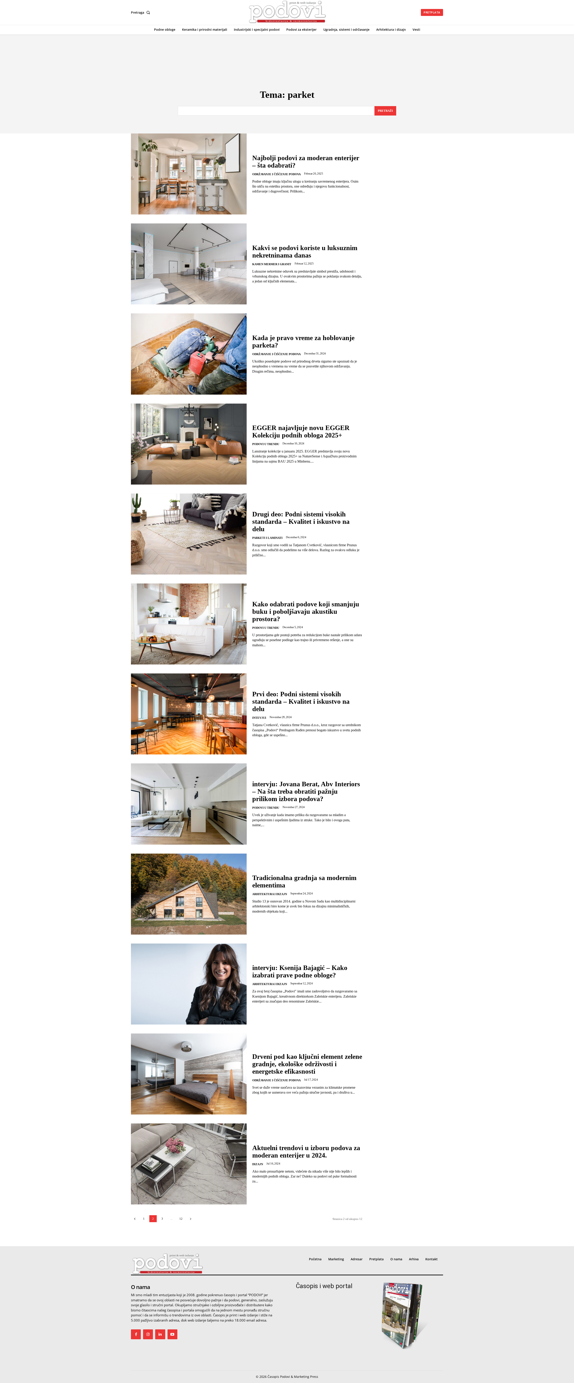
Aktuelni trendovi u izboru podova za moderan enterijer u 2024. (306, 1151)
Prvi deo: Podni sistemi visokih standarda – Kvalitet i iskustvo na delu (301, 701)
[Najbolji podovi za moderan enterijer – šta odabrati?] (189, 173)
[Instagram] (148, 1334)
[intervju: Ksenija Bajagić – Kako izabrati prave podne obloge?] (189, 984)
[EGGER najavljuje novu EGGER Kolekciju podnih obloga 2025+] (189, 444)
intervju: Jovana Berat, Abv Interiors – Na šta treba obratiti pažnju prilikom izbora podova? (306, 791)
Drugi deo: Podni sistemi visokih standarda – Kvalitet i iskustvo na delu (301, 521)
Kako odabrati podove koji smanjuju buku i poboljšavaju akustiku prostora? (305, 611)
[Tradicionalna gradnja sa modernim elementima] (189, 894)
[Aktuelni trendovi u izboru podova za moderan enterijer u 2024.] (189, 1163)
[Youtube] (172, 1334)
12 (181, 1218)
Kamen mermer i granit (271, 264)
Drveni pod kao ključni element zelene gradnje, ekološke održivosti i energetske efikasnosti (307, 1064)
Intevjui (259, 717)
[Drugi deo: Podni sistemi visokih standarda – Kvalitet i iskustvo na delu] (189, 534)
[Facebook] (136, 1334)
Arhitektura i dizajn (269, 894)
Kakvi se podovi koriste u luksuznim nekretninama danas (304, 251)
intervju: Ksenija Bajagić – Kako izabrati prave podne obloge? (299, 971)
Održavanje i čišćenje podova (276, 174)
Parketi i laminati (267, 538)
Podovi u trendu (265, 444)
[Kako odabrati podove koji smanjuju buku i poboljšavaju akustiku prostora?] (189, 623)
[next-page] (190, 1218)
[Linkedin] (160, 1334)
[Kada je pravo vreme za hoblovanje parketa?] (189, 353)
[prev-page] (134, 1218)
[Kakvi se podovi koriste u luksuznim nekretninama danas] (189, 263)
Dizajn (257, 1164)
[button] (141, 12)
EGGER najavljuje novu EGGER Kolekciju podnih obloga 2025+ (301, 431)
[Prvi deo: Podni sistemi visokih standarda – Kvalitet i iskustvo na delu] (189, 713)
